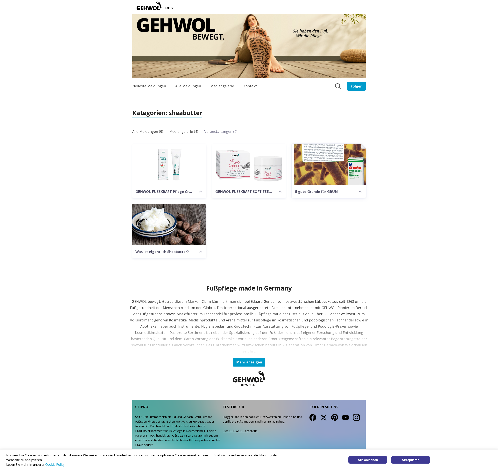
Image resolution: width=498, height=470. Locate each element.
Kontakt (250, 86)
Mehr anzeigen (249, 362)
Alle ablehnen (368, 460)
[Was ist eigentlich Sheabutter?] (169, 224)
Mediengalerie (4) (183, 131)
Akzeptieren (410, 460)
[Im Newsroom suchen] (338, 86)
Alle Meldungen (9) (147, 131)
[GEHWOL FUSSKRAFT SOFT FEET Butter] (249, 164)
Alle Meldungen (188, 86)
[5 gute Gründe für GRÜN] (329, 164)
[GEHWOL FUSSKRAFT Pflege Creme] (169, 164)
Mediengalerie (222, 86)
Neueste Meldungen (149, 86)
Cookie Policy (55, 464)
